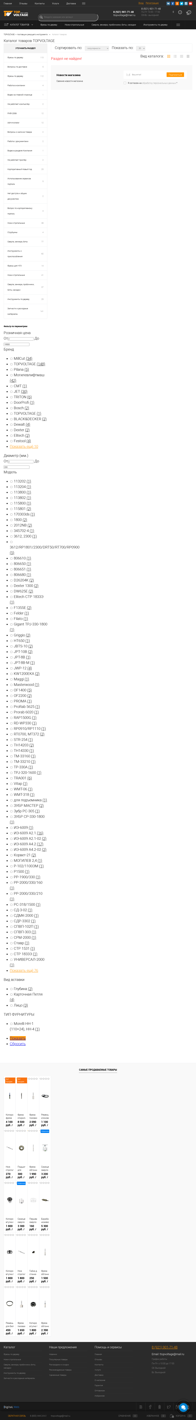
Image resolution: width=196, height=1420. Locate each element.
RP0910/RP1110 (30, 728)
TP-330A (23, 767)
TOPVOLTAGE (29, 364)
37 (42, 287)
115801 (22, 509)
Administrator (13, 123)
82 (42, 254)
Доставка (71, 3)
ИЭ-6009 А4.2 (28, 844)
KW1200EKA (27, 674)
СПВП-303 (25, 932)
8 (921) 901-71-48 (123, 12)
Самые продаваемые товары (98, 1069)
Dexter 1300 (26, 586)
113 (41, 57)
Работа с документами (18, 141)
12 (42, 113)
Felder (21, 613)
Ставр (21, 943)
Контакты (40, 3)
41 (42, 275)
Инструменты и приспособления (15, 254)
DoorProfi (24, 402)
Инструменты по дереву (155, 25)
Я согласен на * (152, 83)
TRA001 (23, 778)
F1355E (22, 608)
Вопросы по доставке (17, 67)
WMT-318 (24, 794)
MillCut (23, 358)
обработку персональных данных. (159, 83)
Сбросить (18, 1044)
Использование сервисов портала (19, 181)
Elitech (22, 435)
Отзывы (23, 3)
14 (42, 266)
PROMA (23, 701)
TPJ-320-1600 (27, 772)
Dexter (22, 430)
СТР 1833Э (25, 954)
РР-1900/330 (27, 877)
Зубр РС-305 (27, 811)
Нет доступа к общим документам (17, 196)
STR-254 (23, 739)
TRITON (23, 397)
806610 (22, 558)
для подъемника (30, 800)
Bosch (21, 408)
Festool (22, 441)
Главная (8, 3)
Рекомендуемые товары (60, 1370)
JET (20, 391)
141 (41, 311)
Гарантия (99, 1385)
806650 (22, 564)
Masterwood (26, 685)
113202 (22, 481)
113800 (22, 492)
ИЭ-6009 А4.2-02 (30, 849)
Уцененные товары (57, 1375)
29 (42, 299)
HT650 (22, 641)
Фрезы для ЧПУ (15, 266)
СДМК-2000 (26, 915)
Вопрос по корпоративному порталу (20, 211)
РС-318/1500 (27, 904)
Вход (141, 3)
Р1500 (21, 871)
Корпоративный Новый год (20, 169)
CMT (20, 386)
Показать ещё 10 (24, 446)
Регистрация (152, 3)
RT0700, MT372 (29, 734)
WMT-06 (23, 789)
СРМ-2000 (25, 937)
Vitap (20, 783)
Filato (21, 619)
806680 (22, 575)
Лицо (21, 1005)
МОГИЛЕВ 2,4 (28, 860)
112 (41, 76)
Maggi (21, 679)
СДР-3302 (25, 921)
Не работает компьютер (19, 104)
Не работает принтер (17, 160)
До (36, 338)
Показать (18, 1038)
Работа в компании (16, 85)
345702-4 (24, 531)
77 (42, 241)
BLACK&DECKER (30, 419)
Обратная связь (17, 1416)
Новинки (53, 1354)
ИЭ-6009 (23, 827)
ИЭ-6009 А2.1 (28, 833)
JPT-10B (23, 652)
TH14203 (24, 745)
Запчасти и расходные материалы (18, 311)
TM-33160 (25, 756)
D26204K (24, 580)
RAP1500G (25, 717)
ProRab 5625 (27, 707)
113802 (22, 498)
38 (42, 223)
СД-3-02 (23, 910)
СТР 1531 (24, 948)
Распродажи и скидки (59, 1365)
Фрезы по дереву (48, 25)
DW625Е (23, 591)
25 (42, 169)
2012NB (23, 525)
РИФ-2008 (12, 113)
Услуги (55, 3)
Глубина (23, 989)
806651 (22, 569)
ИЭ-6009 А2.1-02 (30, 838)
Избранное (100, 1396)
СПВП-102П (26, 926)
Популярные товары (58, 1359)
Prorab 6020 (26, 712)
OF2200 (23, 696)
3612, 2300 (25, 536)
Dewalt (22, 424)
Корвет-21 (25, 855)
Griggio (22, 635)
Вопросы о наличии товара (20, 132)
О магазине (100, 1380)
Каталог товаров (20, 25)
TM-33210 (25, 761)
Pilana (21, 369)
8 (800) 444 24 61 (38, 1416)
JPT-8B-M (24, 663)
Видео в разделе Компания (20, 150)
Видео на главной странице (20, 95)
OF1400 (23, 690)
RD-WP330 (25, 723)
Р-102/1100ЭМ (29, 866)
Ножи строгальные (74, 25)
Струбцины (12, 232)
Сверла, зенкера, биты (18, 241)
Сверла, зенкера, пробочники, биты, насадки (114, 25)
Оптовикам (100, 1390)
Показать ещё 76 (24, 970)
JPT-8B (22, 657)
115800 (22, 503)
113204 (22, 487)
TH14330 (24, 750)
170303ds (24, 514)
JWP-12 (23, 668)
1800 (20, 520)
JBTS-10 (23, 646)
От (6, 338)
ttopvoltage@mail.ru (124, 15)
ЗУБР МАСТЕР (29, 805)
